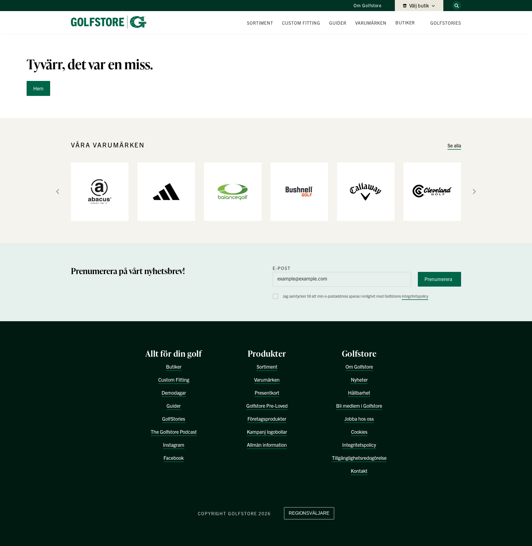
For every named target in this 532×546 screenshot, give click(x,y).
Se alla (454, 145)
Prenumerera (438, 279)
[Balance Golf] (233, 191)
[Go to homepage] (111, 22)
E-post (282, 268)
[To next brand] (474, 191)
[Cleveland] (432, 191)
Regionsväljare (309, 513)
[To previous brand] (57, 191)
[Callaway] (366, 191)
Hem (38, 88)
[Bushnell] (299, 191)
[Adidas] (166, 191)
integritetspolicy (415, 296)
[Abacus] (100, 191)
